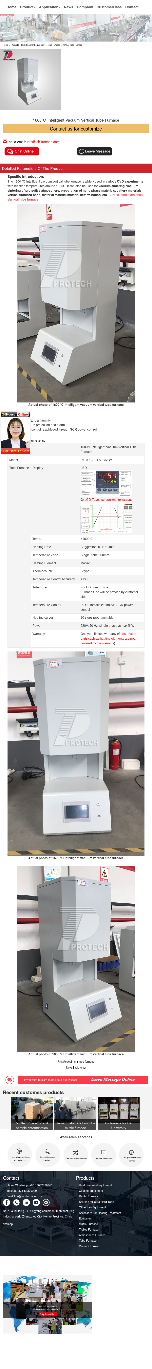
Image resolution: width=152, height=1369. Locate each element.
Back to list (79, 1067)
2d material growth (90, 1272)
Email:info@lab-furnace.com (24, 1196)
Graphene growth (90, 1267)
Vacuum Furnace (89, 1246)
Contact (132, 6)
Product (26, 6)
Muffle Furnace (88, 1224)
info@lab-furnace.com (43, 141)
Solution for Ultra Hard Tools (96, 1202)
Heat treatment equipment (33, 45)
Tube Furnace (54, 45)
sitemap (8, 1224)
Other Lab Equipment (92, 1207)
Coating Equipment (91, 1191)
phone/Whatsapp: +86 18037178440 (29, 1185)
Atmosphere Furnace (92, 1235)
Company (85, 6)
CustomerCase (109, 6)
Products (15, 45)
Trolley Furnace (89, 1229)
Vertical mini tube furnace (78, 1061)
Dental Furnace (88, 1196)
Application (48, 6)
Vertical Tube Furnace (72, 45)
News (68, 6)
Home (11, 6)
